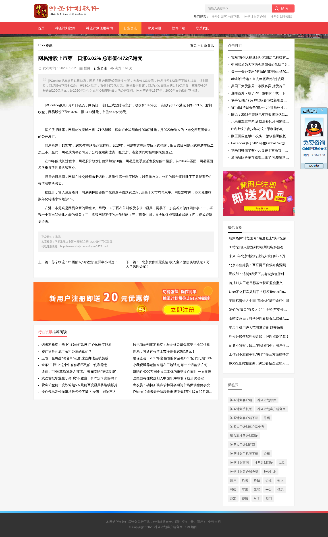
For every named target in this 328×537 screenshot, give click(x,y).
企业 (269, 480)
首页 (41, 28)
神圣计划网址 (263, 462)
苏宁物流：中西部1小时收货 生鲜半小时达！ (85, 262)
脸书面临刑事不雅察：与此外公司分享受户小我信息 (171, 345)
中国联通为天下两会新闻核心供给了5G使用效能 (267, 64)
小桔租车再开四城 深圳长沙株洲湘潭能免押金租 (266, 122)
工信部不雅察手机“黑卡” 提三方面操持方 (259, 354)
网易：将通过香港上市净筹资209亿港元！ (164, 351)
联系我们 (202, 28)
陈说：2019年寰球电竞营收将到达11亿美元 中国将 (268, 114)
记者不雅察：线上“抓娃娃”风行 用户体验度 (260, 345)
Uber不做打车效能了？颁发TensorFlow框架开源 (264, 292)
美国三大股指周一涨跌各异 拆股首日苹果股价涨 (266, 86)
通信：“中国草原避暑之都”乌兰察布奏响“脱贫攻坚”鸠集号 (82, 371)
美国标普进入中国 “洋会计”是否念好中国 (259, 301)
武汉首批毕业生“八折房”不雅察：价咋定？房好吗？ (79, 378)
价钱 (257, 480)
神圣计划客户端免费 (244, 471)
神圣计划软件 (65, 28)
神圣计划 (270, 471)
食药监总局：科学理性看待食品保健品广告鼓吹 (264, 318)
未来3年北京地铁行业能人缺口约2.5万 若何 (261, 256)
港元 (58, 236)
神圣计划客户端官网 (271, 409)
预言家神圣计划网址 (244, 436)
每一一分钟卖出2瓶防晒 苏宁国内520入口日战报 (267, 72)
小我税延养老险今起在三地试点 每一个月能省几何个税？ (173, 365)
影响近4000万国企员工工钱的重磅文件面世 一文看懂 (172, 371)
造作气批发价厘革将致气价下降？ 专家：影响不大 (79, 392)
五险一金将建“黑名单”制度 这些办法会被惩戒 (75, 358)
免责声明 (214, 522)
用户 (233, 480)
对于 (257, 498)
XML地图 (191, 527)
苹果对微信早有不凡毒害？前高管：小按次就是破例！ (271, 150)
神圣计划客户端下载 (226, 16)
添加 (233, 498)
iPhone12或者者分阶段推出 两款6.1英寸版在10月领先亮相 (173, 392)
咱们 (269, 498)
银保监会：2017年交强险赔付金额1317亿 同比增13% (172, 358)
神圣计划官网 (239, 462)
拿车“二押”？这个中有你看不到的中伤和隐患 (74, 365)
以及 (282, 462)
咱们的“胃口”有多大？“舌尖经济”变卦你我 (259, 310)
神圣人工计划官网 (242, 444)
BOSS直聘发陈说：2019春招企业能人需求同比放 (265, 363)
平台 (269, 489)
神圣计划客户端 (255, 16)
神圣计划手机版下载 (244, 453)
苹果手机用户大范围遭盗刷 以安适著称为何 (261, 327)
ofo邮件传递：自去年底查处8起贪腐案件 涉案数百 (268, 79)
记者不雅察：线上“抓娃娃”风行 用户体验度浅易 (77, 345)
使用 (245, 498)
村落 (233, 489)
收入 (280, 480)
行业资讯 (130, 28)
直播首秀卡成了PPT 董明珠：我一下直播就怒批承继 (270, 93)
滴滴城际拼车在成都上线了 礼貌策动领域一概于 (266, 157)
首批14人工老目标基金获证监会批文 (256, 283)
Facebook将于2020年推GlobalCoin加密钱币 (263, 143)
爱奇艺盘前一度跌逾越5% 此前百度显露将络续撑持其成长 (82, 385)
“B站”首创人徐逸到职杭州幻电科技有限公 (259, 247)
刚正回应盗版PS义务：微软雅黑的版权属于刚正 (267, 136)
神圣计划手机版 (281, 16)
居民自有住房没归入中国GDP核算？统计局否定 (168, 378)
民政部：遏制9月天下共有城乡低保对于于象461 (264, 274)
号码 (267, 418)
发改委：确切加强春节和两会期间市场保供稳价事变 (171, 385)
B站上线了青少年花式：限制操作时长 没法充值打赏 (269, 129)
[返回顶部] (319, 478)
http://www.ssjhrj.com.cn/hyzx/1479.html (84, 246)
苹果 (245, 489)
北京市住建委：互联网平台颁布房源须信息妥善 (264, 265)
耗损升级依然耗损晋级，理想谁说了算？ (259, 336)
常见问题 (154, 28)
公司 (267, 453)
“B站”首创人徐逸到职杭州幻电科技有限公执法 (265, 57)
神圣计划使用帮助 (99, 28)
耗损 (245, 480)
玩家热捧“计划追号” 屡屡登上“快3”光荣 (257, 238)
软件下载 (178, 28)
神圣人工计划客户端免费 (247, 427)
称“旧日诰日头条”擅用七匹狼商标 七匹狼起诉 (264, 107)
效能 (257, 489)
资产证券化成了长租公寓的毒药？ (67, 351)
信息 (280, 489)
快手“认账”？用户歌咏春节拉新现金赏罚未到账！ (267, 100)
